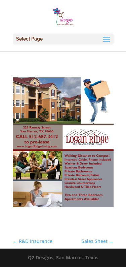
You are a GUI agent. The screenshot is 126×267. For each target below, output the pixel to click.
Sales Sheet (98, 241)
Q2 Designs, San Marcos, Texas (63, 257)
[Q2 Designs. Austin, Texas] (63, 207)
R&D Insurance (32, 241)
